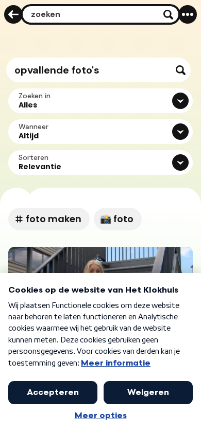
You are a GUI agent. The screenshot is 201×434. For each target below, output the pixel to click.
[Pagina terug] (13, 14)
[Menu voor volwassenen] (187, 14)
